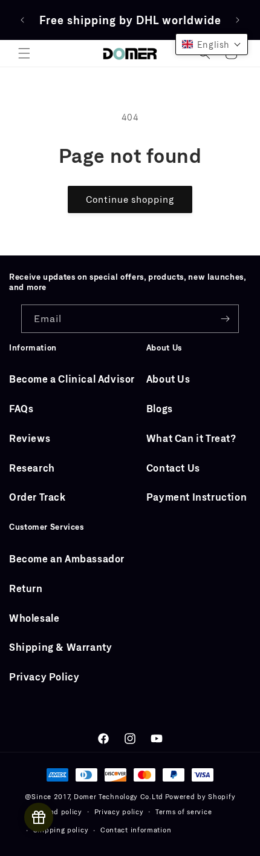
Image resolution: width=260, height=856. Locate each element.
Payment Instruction (196, 496)
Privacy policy (119, 811)
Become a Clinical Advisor (72, 378)
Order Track (37, 496)
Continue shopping (130, 199)
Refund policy (57, 811)
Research (32, 467)
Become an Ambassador (67, 558)
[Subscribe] (225, 319)
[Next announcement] (237, 20)
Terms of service (183, 811)
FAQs (21, 408)
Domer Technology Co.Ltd (118, 796)
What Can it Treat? (191, 438)
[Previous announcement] (22, 20)
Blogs (159, 408)
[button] (24, 53)
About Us (168, 378)
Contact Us (173, 467)
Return (26, 588)
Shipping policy (61, 830)
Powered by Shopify (200, 796)
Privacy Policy (44, 676)
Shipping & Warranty (60, 647)
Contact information (135, 830)
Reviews (29, 438)
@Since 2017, (48, 796)
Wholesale (34, 618)
